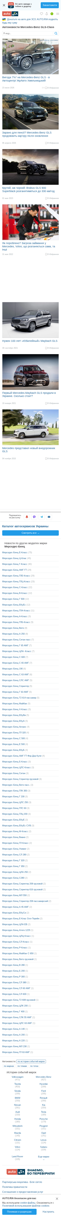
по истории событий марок (31, 1061)
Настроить (48, 1211)
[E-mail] (49, 517)
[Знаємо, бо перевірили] (30, 1174)
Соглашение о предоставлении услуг (22, 1192)
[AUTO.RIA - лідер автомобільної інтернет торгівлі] (10, 13)
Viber (34, 517)
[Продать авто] (51, 13)
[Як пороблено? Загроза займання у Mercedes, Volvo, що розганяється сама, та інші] (30, 222)
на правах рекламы (49, 40)
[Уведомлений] (46, 13)
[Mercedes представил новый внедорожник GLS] (30, 427)
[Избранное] (41, 13)
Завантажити (49, 5)
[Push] (27, 517)
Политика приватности (14, 1187)
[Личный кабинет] (57, 13)
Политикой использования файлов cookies (25, 1205)
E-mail (49, 517)
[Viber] (34, 517)
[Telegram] (42, 517)
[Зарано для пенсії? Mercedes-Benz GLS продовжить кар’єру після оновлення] (30, 112)
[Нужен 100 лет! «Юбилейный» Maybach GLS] (30, 320)
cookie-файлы (27, 1203)
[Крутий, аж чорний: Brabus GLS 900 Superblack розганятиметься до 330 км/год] (30, 167)
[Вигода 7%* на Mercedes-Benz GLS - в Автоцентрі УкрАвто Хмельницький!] (30, 56)
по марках (9, 1066)
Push (27, 517)
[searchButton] (56, 33)
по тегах (34, 1066)
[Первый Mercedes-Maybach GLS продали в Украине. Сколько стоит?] (30, 372)
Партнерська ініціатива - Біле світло (22, 1182)
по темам (22, 1066)
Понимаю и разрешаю (19, 1211)
